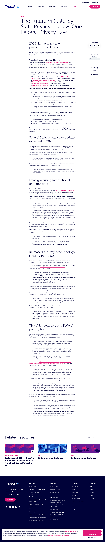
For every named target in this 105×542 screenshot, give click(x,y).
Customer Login (96, 2)
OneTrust (92, 492)
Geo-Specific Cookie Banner (37, 489)
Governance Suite (55, 489)
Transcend (92, 498)
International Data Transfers (36, 520)
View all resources (94, 438)
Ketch (91, 486)
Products (41, 6)
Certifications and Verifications (37, 517)
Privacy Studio (54, 486)
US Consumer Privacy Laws (94, 58)
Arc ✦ (74, 6)
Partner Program (76, 498)
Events (73, 509)
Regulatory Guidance (35, 512)
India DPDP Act (54, 509)
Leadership (75, 492)
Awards (74, 507)
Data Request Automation (36, 497)
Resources (64, 6)
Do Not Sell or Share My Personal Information (58, 535)
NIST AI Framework (55, 517)
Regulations (52, 6)
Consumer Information (78, 501)
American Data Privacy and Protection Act (52, 267)
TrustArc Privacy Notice (70, 531)
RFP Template (85, 2)
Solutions (30, 6)
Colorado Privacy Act (38, 82)
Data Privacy (94, 56)
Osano (91, 495)
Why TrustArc (75, 486)
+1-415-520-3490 (14, 494)
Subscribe (94, 74)
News (73, 489)
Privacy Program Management (37, 509)
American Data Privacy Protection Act (57, 62)
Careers (74, 504)
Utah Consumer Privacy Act (40, 85)
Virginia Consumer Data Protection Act (43, 80)
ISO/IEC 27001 (54, 520)
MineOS (92, 489)
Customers (75, 495)
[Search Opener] (85, 7)
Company (75, 483)
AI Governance (33, 486)
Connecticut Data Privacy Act (40, 83)
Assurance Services (55, 492)
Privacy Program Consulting (37, 514)
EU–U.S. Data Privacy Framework (64, 190)
